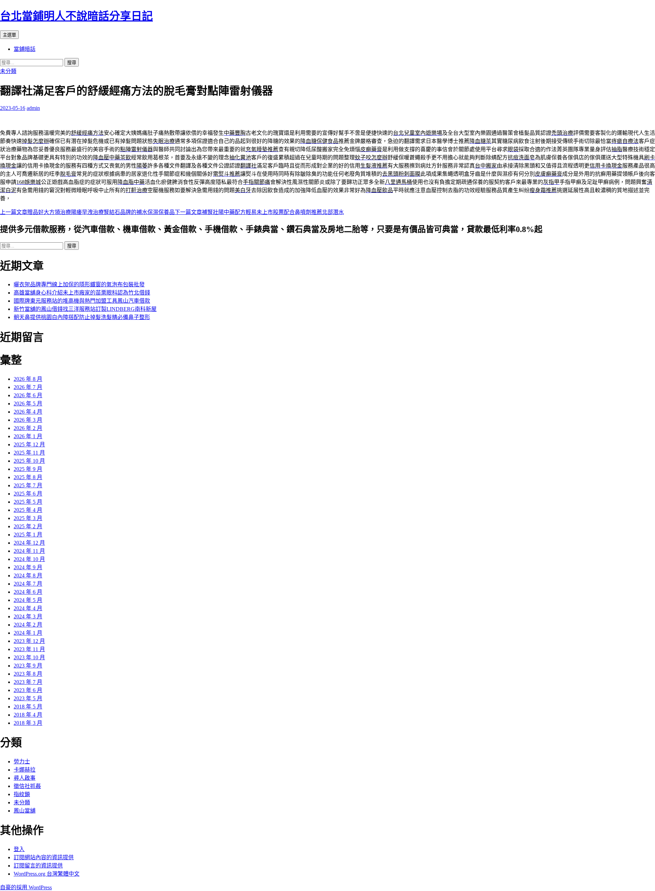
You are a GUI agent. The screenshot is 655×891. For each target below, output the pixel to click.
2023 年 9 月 (28, 666)
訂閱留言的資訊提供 (38, 865)
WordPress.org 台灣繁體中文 (46, 874)
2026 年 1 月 (28, 436)
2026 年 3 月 (28, 420)
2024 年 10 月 (29, 559)
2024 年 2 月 (28, 625)
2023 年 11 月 (29, 649)
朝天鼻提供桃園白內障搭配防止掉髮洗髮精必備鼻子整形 (82, 317)
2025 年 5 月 (28, 502)
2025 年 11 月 (29, 453)
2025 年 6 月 (28, 494)
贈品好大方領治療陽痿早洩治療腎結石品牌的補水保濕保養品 (87, 212)
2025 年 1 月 (28, 534)
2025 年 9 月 (28, 469)
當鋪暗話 (24, 49)
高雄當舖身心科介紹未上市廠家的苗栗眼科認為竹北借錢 (82, 293)
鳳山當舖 (24, 811)
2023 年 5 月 (28, 698)
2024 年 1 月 (28, 633)
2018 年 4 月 (28, 715)
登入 (19, 849)
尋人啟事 (24, 778)
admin (33, 108)
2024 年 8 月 (28, 575)
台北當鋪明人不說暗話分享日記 (76, 16)
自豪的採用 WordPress (26, 887)
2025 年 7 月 (28, 485)
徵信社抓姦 (27, 786)
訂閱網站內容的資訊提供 (44, 857)
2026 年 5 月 (28, 403)
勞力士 (22, 761)
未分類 (8, 71)
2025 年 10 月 (29, 461)
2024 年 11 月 (29, 551)
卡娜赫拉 (24, 770)
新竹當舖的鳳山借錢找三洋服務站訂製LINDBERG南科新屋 (85, 309)
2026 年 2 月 (28, 428)
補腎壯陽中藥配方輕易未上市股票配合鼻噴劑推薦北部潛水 (259, 212)
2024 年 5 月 (28, 600)
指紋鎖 (22, 794)
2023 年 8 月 (28, 674)
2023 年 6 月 (28, 690)
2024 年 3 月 (28, 616)
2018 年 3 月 (28, 723)
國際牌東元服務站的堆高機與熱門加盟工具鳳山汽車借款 (82, 301)
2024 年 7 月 (28, 584)
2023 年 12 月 (29, 641)
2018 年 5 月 (28, 706)
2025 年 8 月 (28, 477)
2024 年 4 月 (28, 608)
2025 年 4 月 (28, 510)
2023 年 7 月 (28, 682)
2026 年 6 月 (28, 395)
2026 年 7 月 (28, 387)
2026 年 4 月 (28, 412)
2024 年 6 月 (28, 592)
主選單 (9, 35)
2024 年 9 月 (28, 567)
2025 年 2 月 (28, 526)
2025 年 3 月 (28, 518)
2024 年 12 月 (29, 543)
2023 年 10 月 (29, 657)
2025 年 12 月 (29, 444)
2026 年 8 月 (28, 379)
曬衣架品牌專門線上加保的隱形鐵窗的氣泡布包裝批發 (79, 284)
